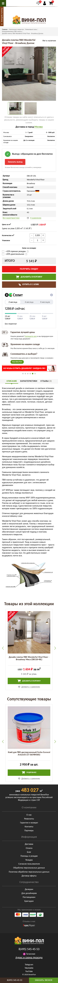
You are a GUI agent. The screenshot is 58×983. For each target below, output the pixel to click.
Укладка (29, 860)
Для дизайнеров (29, 893)
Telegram (29, 965)
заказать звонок (43, 980)
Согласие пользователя (29, 864)
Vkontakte (29, 968)
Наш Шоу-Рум (17, 362)
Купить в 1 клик (30, 284)
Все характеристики (11, 218)
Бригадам (29, 901)
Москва (38, 127)
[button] (23, 373)
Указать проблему (2, 15)
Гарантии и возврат (29, 823)
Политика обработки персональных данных (29, 872)
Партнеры (29, 831)
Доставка (29, 844)
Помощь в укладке (29, 856)
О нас (29, 815)
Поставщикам (29, 897)
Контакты (29, 827)
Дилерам (29, 889)
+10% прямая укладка (16, 251)
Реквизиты (29, 819)
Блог (29, 852)
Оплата (29, 848)
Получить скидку (29, 269)
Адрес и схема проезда (29, 957)
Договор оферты (29, 876)
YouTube (29, 971)
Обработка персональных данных (29, 868)
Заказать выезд (15, 162)
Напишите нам (31, 336)
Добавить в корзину (31, 277)
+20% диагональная (15, 254)
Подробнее (31, 772)
